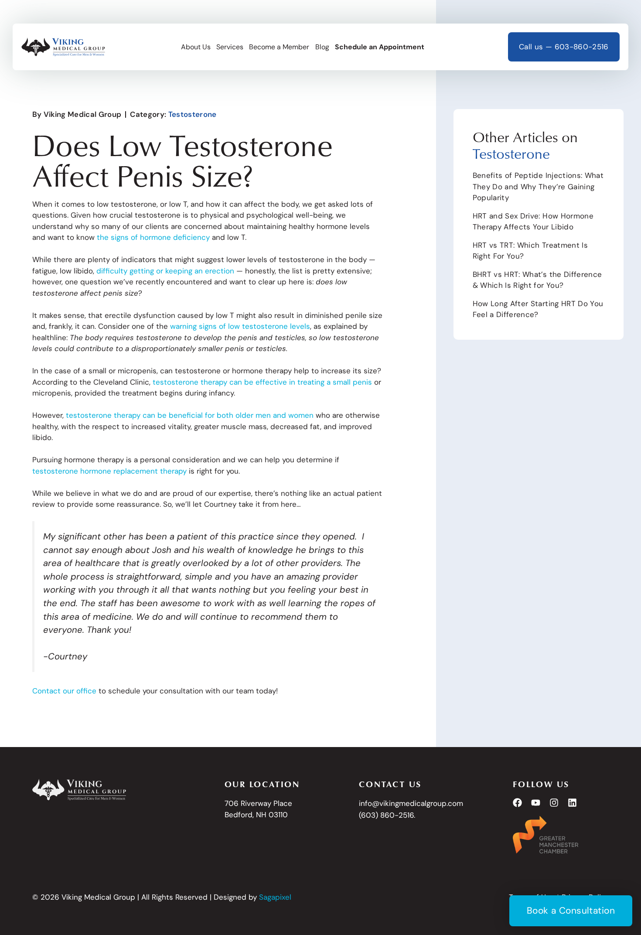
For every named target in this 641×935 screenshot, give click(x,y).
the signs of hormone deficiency (153, 237)
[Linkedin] (572, 802)
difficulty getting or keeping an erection (165, 271)
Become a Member (279, 46)
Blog (322, 46)
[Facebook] (517, 802)
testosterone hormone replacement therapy (109, 471)
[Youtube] (535, 802)
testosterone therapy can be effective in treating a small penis (261, 382)
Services (229, 46)
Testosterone (192, 114)
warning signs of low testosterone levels (240, 326)
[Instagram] (554, 802)
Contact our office (64, 691)
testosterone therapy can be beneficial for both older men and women (190, 415)
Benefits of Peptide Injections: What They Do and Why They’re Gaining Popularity (538, 186)
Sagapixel (275, 897)
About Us (196, 46)
